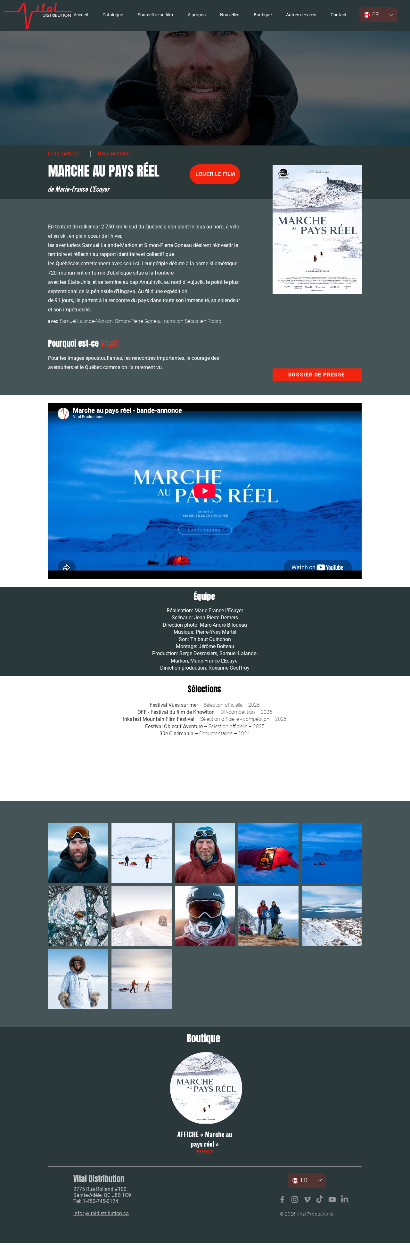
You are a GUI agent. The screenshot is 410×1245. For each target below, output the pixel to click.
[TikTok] (319, 1199)
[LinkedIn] (344, 1199)
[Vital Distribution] (282, 1199)
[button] (301, 15)
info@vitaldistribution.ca (101, 1213)
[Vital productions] (307, 1199)
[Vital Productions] (332, 1199)
